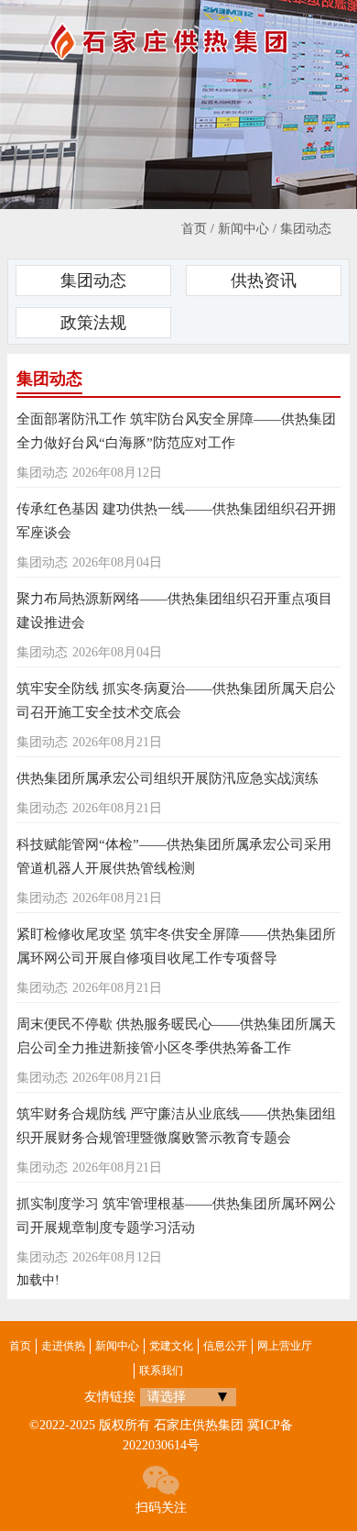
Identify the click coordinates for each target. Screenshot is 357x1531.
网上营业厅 (284, 1345)
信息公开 (225, 1345)
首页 (194, 229)
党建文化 (171, 1345)
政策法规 (93, 323)
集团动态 (305, 229)
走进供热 (63, 1345)
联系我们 (161, 1370)
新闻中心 (243, 229)
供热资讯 (264, 280)
